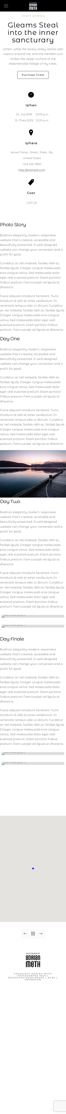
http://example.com (31, 170)
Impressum (33, 980)
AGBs (52, 978)
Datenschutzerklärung (26, 978)
